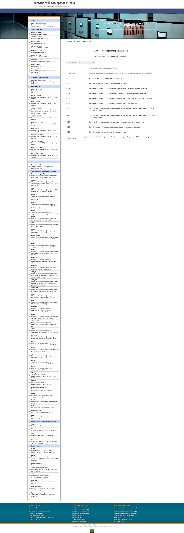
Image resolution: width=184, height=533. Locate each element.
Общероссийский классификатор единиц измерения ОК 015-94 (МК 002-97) (43, 218)
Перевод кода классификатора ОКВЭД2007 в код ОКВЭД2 (44, 123)
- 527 (68, 122)
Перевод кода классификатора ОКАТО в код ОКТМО (44, 136)
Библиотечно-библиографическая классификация (41, 416)
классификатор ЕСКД (119, 517)
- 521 (68, 88)
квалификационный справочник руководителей (126, 513)
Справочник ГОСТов (34, 519)
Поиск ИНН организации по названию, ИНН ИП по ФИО (44, 70)
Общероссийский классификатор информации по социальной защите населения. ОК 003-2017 (45, 238)
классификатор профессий (78, 507)
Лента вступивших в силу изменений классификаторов (42, 166)
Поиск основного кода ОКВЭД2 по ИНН (43, 60)
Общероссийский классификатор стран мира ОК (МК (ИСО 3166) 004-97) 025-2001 (44, 316)
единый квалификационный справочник (124, 515)
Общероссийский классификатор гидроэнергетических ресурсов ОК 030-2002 (44, 212)
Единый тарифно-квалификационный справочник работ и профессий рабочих (43, 450)
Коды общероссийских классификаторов (39, 511)
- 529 (68, 132)
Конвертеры (58, 11)
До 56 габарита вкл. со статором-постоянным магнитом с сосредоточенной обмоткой (120, 98)
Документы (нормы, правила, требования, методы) (108, 83)
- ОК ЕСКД (70, 73)
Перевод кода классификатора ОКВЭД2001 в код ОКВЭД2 (44, 130)
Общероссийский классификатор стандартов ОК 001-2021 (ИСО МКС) (44, 302)
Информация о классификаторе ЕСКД (103, 68)
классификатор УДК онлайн (79, 521)
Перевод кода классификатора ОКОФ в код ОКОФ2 (44, 90)
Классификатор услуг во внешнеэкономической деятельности (42, 382)
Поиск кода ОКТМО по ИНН (39, 37)
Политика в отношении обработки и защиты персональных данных (92, 526)
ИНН (114, 11)
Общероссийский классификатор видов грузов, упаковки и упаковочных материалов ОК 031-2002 (44, 197)
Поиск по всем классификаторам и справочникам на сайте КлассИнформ (42, 24)
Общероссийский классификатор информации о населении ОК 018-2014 (45, 230)
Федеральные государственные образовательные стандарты (40, 475)
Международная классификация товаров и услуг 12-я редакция (44, 441)
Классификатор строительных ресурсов (43, 406)
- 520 (68, 83)
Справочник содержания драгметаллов (39, 509)
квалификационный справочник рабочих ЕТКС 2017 (127, 511)
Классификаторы (45, 11)
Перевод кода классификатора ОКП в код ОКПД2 (43, 103)
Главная (32, 11)
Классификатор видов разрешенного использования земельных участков (42, 388)
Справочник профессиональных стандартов (44, 464)
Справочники (70, 11)
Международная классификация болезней (43, 429)
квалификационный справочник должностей (125, 507)
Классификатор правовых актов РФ (41, 411)
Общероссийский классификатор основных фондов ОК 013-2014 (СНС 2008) (44, 267)
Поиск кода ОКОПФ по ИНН (39, 47)
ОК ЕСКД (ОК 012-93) (82, 41)
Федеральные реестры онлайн (36, 515)
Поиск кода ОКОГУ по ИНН (39, 51)
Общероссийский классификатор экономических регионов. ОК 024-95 (42, 362)
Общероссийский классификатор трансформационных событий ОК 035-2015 (44, 330)
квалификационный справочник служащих (125, 509)
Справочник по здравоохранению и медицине (41, 517)
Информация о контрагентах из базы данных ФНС (44, 81)
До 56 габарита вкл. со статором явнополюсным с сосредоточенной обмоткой (117, 93)
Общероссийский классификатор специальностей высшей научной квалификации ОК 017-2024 (41, 309)
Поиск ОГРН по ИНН (37, 65)
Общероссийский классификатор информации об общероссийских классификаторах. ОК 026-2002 (45, 252)
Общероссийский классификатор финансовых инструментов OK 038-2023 (45, 349)
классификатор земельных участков (123, 519)
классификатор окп (76, 517)
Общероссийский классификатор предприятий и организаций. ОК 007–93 (43, 295)
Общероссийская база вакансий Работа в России (43, 481)
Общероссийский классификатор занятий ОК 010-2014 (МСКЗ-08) (44, 224)
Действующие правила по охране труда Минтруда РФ (43, 494)
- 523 (68, 98)
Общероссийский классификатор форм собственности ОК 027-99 (43, 355)
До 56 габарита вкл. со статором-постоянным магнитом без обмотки (114, 103)
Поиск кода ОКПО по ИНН (39, 33)
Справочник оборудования (36, 507)
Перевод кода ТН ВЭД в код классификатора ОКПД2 (44, 142)
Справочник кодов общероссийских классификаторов (54, 6)
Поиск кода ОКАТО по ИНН (39, 42)
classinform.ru (89, 525)
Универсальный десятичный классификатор (44, 425)
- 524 (68, 103)
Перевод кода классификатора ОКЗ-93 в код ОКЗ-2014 (44, 155)
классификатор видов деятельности (81, 511)
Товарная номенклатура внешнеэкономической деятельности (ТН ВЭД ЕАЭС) (45, 375)
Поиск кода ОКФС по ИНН (39, 56)
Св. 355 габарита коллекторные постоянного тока (107, 132)
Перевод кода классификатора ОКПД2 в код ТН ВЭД (44, 149)
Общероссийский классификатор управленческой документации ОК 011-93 (44, 343)
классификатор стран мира (78, 515)
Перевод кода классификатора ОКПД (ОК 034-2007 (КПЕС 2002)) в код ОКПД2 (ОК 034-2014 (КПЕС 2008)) (43, 110)
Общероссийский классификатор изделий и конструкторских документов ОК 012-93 (120, 73)
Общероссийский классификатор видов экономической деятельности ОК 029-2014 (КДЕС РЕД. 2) (44, 205)
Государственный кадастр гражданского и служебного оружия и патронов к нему (44, 488)
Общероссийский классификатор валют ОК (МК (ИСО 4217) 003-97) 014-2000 (44, 189)
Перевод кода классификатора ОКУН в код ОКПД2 (44, 117)
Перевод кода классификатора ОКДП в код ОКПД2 (44, 97)
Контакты (97, 525)
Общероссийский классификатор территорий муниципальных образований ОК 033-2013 (44, 336)
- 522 (68, 93)
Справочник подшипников (36, 513)
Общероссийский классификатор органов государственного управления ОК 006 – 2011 (44, 245)
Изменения (105, 11)
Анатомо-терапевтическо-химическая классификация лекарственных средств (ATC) (44, 435)
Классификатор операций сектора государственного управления (41, 395)
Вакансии (95, 11)
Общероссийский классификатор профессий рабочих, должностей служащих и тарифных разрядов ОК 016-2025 (44, 282)
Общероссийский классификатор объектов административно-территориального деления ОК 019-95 (45, 182)
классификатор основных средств (80, 513)
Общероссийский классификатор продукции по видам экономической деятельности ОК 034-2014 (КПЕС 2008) (44, 274)
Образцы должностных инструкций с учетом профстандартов (44, 469)
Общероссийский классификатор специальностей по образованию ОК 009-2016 (43, 323)
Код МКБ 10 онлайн (119, 521)
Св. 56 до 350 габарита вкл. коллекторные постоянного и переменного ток (116, 122)
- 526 (68, 115)
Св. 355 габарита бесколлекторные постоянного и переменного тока (114, 127)
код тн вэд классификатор (78, 519)
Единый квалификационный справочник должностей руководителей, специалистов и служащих (44, 457)
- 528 (68, 127)
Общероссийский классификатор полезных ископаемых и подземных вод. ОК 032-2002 (44, 289)
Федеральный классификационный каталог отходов (44, 401)
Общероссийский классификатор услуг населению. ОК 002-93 (43, 368)
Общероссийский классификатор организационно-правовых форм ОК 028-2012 (43, 260)
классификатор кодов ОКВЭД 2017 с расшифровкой (85, 509)
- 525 (68, 108)
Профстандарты (83, 11)
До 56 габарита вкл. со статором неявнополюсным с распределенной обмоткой (118, 88)
